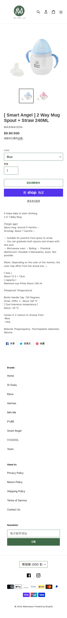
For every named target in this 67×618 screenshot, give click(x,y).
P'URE (10, 421)
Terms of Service (17, 500)
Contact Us (13, 509)
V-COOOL (13, 439)
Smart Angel (14, 430)
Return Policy (15, 482)
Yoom (10, 448)
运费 (20, 138)
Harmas (11, 403)
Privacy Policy (15, 472)
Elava (10, 394)
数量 (6, 164)
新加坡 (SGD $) (32, 564)
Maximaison (28, 606)
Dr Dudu (12, 384)
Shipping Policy (16, 491)
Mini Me (11, 412)
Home (10, 375)
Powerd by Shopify (44, 606)
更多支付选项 (33, 201)
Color (6, 150)
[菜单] (61, 11)
